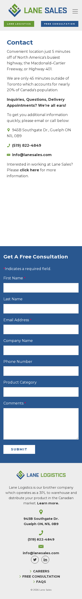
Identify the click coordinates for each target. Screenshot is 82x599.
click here (29, 170)
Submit (19, 449)
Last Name (13, 299)
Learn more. (48, 503)
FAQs (41, 582)
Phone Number (17, 361)
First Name (13, 278)
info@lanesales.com (32, 155)
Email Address (16, 320)
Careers (41, 571)
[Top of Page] (73, 590)
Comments (13, 403)
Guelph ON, (41, 524)
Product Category (20, 382)
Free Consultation (59, 24)
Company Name (18, 341)
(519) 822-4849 (26, 145)
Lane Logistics (19, 24)
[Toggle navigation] (75, 10)
